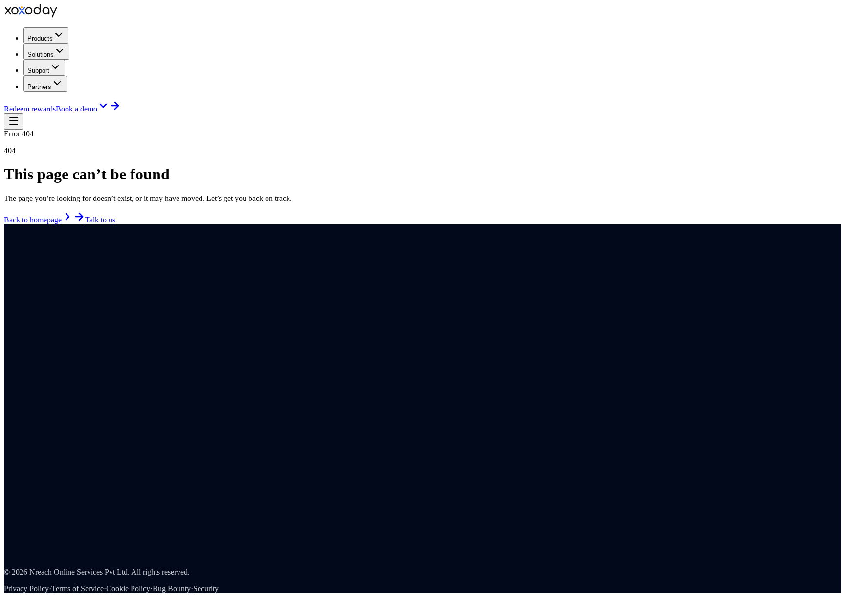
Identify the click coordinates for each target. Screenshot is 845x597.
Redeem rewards (30, 109)
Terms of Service (77, 588)
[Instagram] (14, 277)
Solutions (40, 54)
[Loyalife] (82, 289)
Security (206, 588)
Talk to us (100, 220)
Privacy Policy (26, 588)
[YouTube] (21, 277)
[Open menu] (13, 121)
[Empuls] (19, 289)
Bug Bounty (172, 588)
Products (40, 38)
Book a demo (76, 109)
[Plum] (51, 289)
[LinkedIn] (7, 277)
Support (38, 70)
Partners (39, 86)
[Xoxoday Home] (31, 15)
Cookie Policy (128, 588)
